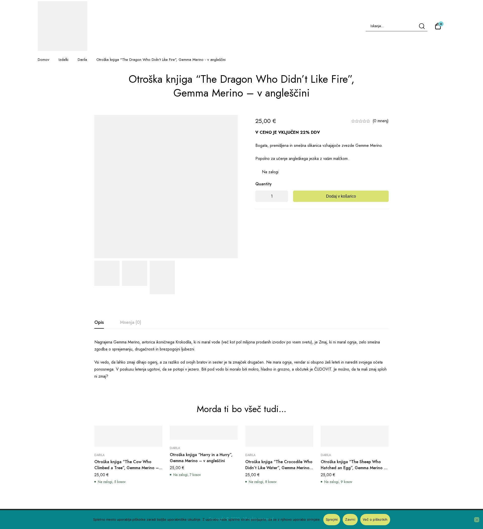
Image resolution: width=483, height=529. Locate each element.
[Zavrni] (476, 519)
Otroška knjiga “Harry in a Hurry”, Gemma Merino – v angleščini (201, 458)
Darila (82, 59)
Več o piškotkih (375, 519)
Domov (43, 59)
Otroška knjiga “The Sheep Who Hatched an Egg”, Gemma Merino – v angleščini (354, 468)
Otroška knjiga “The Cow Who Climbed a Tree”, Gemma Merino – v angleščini (128, 468)
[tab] (99, 322)
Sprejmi (332, 519)
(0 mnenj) (381, 121)
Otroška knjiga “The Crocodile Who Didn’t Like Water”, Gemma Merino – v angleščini (278, 468)
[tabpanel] (241, 359)
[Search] (421, 26)
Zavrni (350, 519)
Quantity (263, 184)
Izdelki (63, 59)
